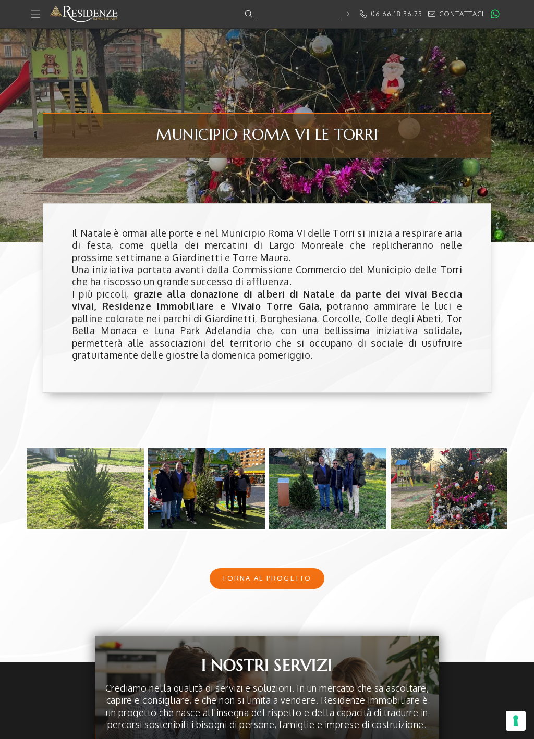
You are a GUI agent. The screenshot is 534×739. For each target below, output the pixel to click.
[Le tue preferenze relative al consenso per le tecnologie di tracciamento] (516, 721)
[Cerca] (348, 14)
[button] (267, 14)
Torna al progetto (266, 578)
